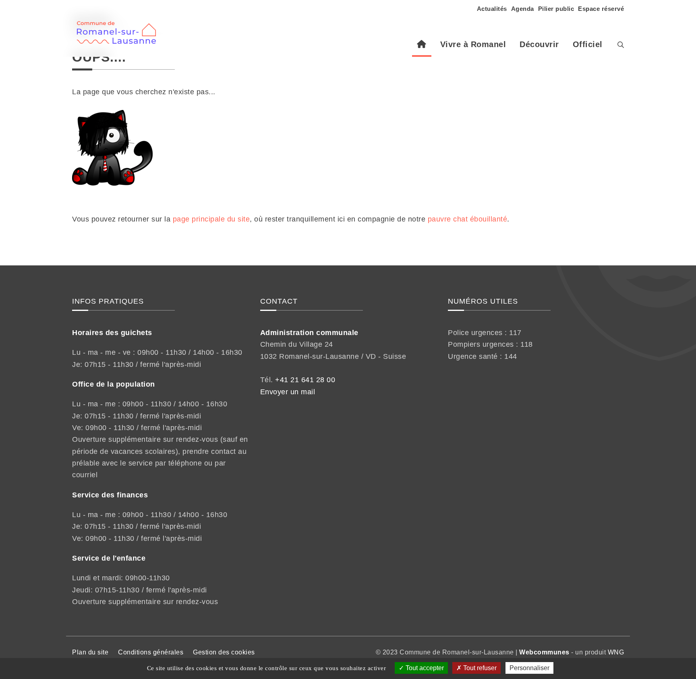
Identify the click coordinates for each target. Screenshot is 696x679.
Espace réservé (601, 8)
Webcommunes (544, 652)
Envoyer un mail (287, 392)
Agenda (522, 8)
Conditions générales (150, 652)
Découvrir (539, 44)
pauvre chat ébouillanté (468, 219)
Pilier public (556, 8)
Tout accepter (424, 668)
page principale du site (211, 219)
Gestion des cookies (224, 652)
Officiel (588, 44)
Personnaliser (529, 668)
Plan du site (90, 652)
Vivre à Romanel (473, 44)
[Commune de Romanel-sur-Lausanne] (119, 28)
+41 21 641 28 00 (305, 380)
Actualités (492, 8)
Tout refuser (479, 668)
